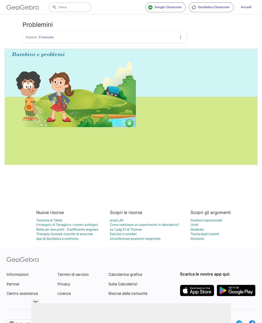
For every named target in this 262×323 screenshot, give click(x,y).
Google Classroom (168, 7)
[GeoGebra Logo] (23, 7)
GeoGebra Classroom (213, 7)
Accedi (246, 7)
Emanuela (46, 37)
